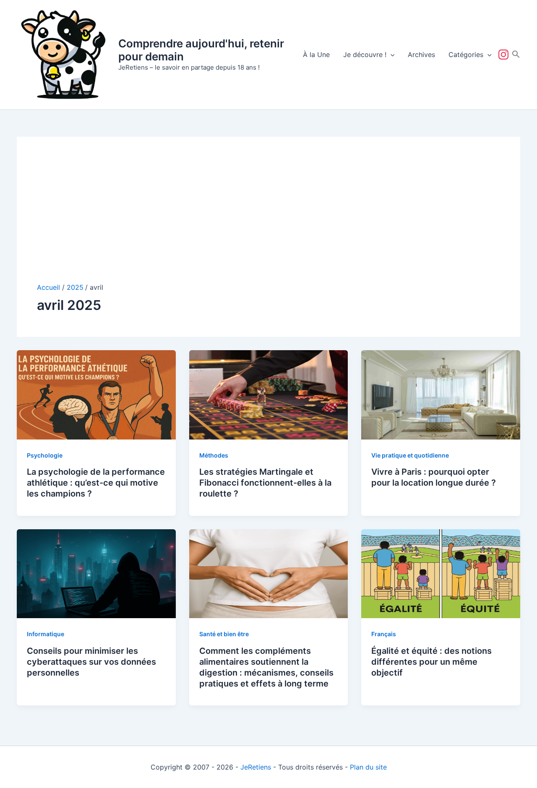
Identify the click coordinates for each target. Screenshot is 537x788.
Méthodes (213, 455)
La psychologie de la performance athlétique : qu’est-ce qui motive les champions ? (96, 483)
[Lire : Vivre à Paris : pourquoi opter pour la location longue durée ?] (440, 394)
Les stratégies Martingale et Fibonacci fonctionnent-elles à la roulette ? (265, 483)
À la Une (316, 54)
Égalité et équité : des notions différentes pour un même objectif (431, 662)
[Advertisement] (268, 219)
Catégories (465, 54)
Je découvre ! (364, 54)
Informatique (45, 633)
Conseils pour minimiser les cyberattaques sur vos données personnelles (91, 662)
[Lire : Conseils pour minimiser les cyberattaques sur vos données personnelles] (96, 573)
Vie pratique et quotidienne (410, 455)
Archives (421, 54)
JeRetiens (255, 767)
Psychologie (45, 455)
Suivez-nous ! (505, 54)
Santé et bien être (224, 633)
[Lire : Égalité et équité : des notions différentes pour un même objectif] (440, 573)
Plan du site (368, 767)
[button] (390, 54)
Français (383, 633)
